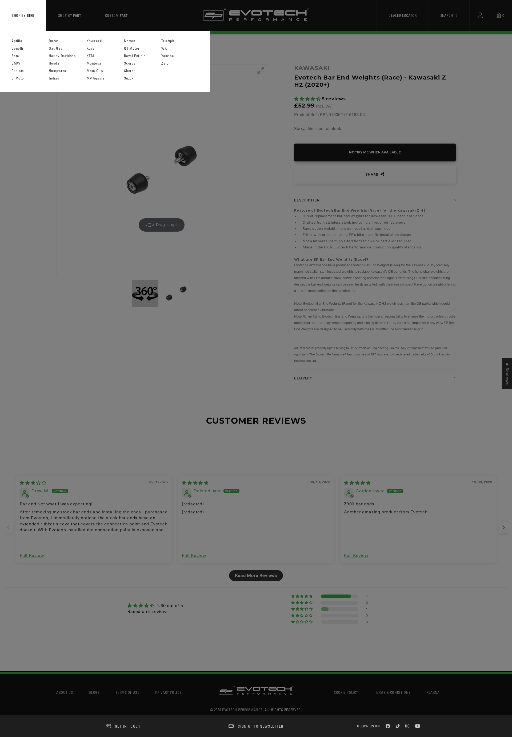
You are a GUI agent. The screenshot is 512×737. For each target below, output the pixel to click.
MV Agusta (96, 78)
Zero (165, 63)
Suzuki (129, 78)
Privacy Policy (168, 692)
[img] (33, 483)
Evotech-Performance (242, 709)
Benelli (17, 48)
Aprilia (16, 41)
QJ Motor (131, 48)
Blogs (94, 692)
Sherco (130, 71)
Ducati (54, 41)
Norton (129, 41)
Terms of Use (127, 692)
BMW (15, 63)
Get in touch (127, 726)
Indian (54, 78)
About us (64, 692)
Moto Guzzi (96, 71)
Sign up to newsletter (260, 726)
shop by (23, 15)
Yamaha (167, 56)
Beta (15, 56)
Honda (54, 63)
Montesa (94, 63)
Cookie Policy (346, 692)
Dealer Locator (403, 15)
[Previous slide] (8, 527)
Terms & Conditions (392, 692)
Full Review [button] (32, 555)
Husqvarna (57, 71)
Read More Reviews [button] (256, 575)
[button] (308, 99)
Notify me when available (375, 152)
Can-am (17, 71)
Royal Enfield (135, 56)
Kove (91, 48)
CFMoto (17, 78)
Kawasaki (94, 41)
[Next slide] (503, 527)
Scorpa (130, 63)
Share (372, 174)
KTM (90, 56)
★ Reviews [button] (507, 373)
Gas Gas (55, 48)
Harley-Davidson (62, 56)
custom (116, 15)
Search (447, 15)
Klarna (433, 692)
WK (164, 48)
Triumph (167, 41)
